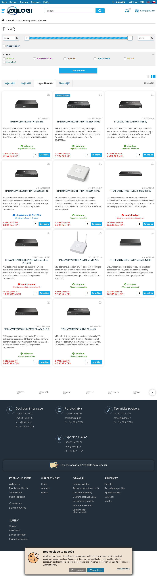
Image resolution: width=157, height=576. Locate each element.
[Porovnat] (48, 95)
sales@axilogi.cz (24, 422)
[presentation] (152, 392)
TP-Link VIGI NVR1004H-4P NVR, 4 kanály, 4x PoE (78, 121)
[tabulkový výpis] (148, 78)
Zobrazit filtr (78, 70)
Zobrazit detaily (123, 569)
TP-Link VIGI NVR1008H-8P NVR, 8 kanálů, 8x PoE (26, 191)
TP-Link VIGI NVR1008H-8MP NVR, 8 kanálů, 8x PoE (26, 329)
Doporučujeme (63, 96)
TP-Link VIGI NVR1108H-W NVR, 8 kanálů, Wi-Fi (78, 260)
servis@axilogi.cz (122, 418)
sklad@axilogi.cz (73, 446)
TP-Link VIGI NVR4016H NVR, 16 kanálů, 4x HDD (130, 260)
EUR (136, 2)
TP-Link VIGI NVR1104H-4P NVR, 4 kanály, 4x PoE (78, 191)
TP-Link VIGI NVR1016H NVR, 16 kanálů (78, 329)
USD (131, 2)
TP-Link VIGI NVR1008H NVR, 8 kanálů (26, 121)
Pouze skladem (13, 46)
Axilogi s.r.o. (24, 10)
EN (148, 2)
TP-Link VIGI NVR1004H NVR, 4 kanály (130, 121)
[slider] (27, 38)
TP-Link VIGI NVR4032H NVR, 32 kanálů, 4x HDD (130, 191)
